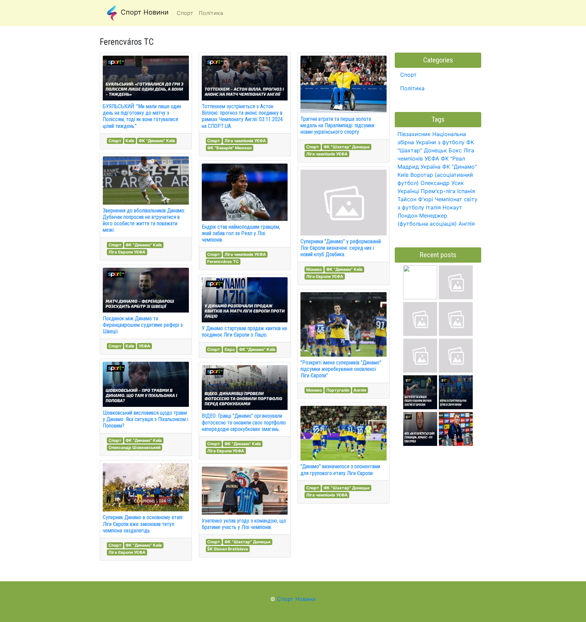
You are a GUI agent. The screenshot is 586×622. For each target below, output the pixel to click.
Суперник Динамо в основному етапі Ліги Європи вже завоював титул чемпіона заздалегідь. (142, 523)
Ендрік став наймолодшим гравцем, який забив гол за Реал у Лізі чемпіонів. (241, 233)
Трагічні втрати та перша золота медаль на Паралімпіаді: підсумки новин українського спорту (337, 125)
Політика (412, 88)
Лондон (407, 215)
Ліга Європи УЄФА (127, 252)
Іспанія (466, 191)
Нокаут (452, 207)
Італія (433, 207)
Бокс (455, 150)
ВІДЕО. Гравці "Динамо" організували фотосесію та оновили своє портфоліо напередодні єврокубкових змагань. (244, 422)
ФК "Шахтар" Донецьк (247, 541)
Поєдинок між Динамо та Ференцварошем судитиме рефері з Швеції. (143, 325)
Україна (431, 166)
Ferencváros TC (223, 261)
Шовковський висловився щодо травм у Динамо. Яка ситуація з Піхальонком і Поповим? (145, 419)
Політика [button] (211, 13)
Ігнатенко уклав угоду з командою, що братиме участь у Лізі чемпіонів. (244, 523)
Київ (129, 140)
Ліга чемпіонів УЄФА (245, 140)
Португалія (337, 390)
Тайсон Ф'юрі (415, 199)
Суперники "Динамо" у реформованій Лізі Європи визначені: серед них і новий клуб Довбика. (340, 248)
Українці (408, 191)
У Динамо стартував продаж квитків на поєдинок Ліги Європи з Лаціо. (244, 331)
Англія (359, 390)
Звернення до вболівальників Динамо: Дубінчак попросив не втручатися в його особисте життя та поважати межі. (144, 220)
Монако (314, 269)
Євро (229, 349)
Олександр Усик (442, 183)
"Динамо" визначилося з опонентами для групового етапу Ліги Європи (340, 469)
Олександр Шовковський (134, 447)
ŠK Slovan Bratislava (227, 548)
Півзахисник (414, 134)
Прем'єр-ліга (438, 191)
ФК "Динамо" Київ (157, 140)
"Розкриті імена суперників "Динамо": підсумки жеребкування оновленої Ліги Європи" (341, 369)
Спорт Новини (144, 12)
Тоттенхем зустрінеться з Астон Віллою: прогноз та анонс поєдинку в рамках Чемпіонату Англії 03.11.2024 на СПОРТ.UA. (242, 116)
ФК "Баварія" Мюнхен (229, 147)
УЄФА (144, 345)
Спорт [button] (185, 13)
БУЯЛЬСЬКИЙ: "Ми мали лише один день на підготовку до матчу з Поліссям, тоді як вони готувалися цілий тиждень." (142, 116)
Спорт (115, 140)
